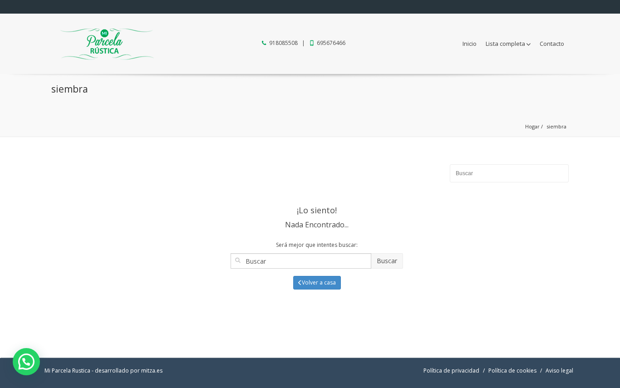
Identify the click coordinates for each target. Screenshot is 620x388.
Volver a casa (319, 282)
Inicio (470, 43)
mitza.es (151, 370)
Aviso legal (559, 370)
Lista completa (505, 43)
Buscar (387, 260)
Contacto (552, 43)
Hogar (532, 126)
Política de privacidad (451, 370)
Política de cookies (512, 370)
